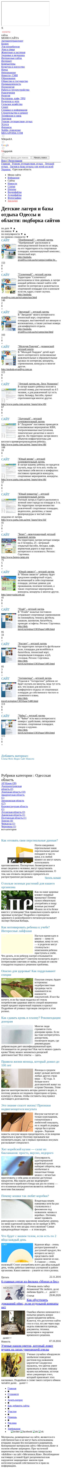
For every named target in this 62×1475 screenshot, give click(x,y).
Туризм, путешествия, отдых (16, 121)
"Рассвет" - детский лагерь (32, 643)
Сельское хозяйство (11, 104)
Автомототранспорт (12, 40)
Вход (4, 160)
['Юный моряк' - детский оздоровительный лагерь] (8, 470)
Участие (12, 1411)
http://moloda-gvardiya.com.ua (16, 369)
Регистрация (15, 160)
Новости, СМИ (9, 75)
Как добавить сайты (18, 1405)
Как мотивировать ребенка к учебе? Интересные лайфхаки (25, 929)
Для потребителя (10, 46)
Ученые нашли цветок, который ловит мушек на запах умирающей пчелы (27, 1347)
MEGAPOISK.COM (12, 133)
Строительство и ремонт (14, 112)
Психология (7, 87)
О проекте (13, 1394)
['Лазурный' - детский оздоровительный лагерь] (8, 430)
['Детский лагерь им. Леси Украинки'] (8, 395)
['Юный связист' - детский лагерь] (8, 583)
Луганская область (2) (13, 812)
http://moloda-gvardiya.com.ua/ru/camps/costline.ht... (37, 258)
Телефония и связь (11, 115)
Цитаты (12, 189)
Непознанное (8, 72)
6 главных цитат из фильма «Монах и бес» (30, 1281)
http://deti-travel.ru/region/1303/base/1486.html (36, 628)
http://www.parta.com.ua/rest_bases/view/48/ (23, 444)
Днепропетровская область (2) (11, 787)
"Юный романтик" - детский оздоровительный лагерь (33, 495)
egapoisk (6, 151)
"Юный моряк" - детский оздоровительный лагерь (31, 460)
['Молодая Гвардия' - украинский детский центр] (8, 358)
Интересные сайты (11, 58)
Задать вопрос (15, 1400)
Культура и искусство (13, 66)
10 (2, 450)
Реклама (12, 1423)
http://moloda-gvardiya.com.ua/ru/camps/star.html (35, 330)
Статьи (11, 186)
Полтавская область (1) (13, 817)
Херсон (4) (7, 820)
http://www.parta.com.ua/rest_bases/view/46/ (23, 479)
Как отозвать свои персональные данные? (29, 840)
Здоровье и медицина (13, 55)
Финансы (6, 127)
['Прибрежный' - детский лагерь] (8, 251)
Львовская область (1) (13, 815)
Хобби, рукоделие (11, 130)
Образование (8, 78)
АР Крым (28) (8, 783)
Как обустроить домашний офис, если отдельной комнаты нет (29, 1303)
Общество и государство (14, 81)
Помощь (12, 1417)
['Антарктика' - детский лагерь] (8, 689)
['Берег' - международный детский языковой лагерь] (8, 545)
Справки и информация (14, 110)
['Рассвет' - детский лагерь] (8, 655)
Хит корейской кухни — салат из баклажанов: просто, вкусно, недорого (27, 1151)
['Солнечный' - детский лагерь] (8, 286)
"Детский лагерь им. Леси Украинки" (38, 383)
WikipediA (6, 139)
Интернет (6, 61)
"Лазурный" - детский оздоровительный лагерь (31, 420)
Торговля (6, 118)
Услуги (5, 124)
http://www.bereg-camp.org (15, 557)
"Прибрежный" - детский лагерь (35, 239)
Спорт (4, 107)
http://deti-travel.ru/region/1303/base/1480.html (19, 699)
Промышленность (11, 84)
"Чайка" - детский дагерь (31, 715)
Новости (12, 183)
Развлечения (8, 92)
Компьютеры (8, 64)
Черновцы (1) (8, 826)
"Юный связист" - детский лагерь (36, 571)
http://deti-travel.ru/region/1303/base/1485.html (36, 662)
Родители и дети (10, 101)
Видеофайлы (15, 192)
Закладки (13, 200)
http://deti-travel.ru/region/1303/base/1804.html (36, 731)
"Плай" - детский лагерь (31, 609)
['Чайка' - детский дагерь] (8, 727)
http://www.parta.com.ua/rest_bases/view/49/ (23, 404)
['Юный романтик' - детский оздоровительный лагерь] (8, 505)
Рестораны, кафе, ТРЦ (13, 98)
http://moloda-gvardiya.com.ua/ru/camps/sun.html (19, 296)
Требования (14, 1428)
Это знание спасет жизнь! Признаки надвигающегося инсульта (26, 1107)
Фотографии (14, 198)
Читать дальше (53, 877)
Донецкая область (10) (13, 792)
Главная (12, 1388)
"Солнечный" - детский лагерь (34, 274)
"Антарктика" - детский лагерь (35, 678)
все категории (9, 829)
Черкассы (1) (8, 823)
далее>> (53, 1292)
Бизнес (5, 43)
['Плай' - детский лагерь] (8, 620)
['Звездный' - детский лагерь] (8, 323)
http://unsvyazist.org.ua (12, 594)
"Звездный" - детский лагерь (33, 311)
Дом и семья (8, 49)
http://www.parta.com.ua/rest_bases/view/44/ (23, 519)
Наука (4, 69)
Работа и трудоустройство (15, 89)
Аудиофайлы (15, 195)
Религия (5, 95)
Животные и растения (13, 52)
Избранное (13, 177)
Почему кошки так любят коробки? (25, 1196)
